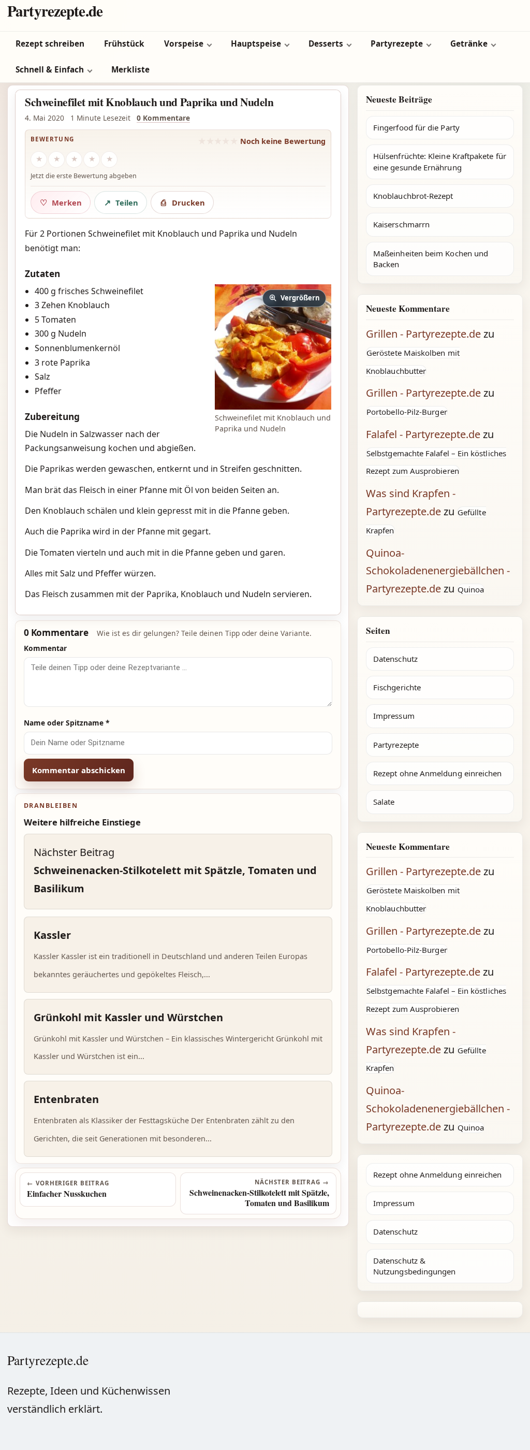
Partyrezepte (397, 43)
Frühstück (124, 43)
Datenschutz (395, 659)
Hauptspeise (256, 43)
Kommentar (45, 648)
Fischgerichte (397, 687)
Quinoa (471, 589)
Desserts (325, 43)
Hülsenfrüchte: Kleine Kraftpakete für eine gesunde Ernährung (439, 161)
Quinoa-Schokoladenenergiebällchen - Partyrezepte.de (438, 571)
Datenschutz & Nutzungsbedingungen (414, 1266)
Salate (383, 801)
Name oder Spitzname (67, 723)
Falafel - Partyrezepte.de (423, 434)
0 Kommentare (163, 118)
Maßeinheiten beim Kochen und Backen (430, 258)
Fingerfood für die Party (416, 127)
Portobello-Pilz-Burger (406, 412)
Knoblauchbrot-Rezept (413, 196)
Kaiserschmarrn (401, 224)
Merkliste (130, 69)
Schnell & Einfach (50, 69)
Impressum (394, 716)
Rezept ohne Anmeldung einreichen (437, 773)
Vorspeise (183, 43)
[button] (273, 347)
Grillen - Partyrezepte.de (423, 334)
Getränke (469, 43)
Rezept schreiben (50, 43)
